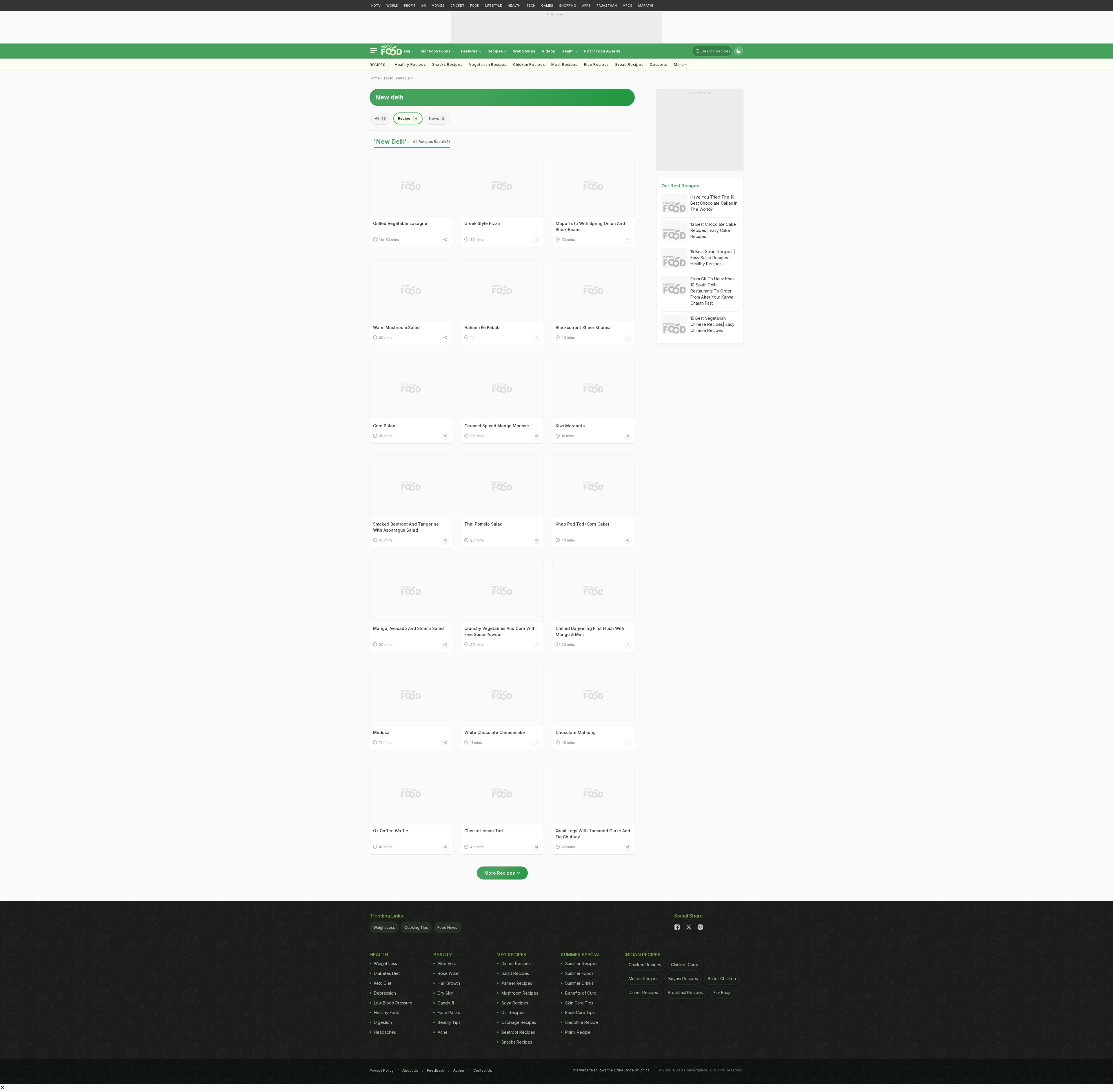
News (436, 118)
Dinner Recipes (516, 963)
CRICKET (457, 5)
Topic (388, 78)
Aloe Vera (447, 963)
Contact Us (482, 1070)
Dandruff (446, 1002)
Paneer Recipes (516, 983)
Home (375, 78)
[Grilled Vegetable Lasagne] (411, 186)
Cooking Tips (416, 927)
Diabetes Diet (387, 973)
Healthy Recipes (410, 64)
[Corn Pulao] (411, 388)
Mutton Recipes (644, 978)
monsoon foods (436, 51)
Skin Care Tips (579, 1002)
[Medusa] (411, 695)
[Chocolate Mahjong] (593, 695)
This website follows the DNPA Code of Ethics (610, 1070)
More (679, 64)
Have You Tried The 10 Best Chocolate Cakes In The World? (713, 203)
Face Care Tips (580, 1012)
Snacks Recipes (447, 64)
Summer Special (581, 954)
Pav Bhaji (721, 992)
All (380, 118)
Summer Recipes (581, 963)
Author (459, 1070)
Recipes (496, 51)
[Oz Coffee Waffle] (411, 793)
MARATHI (645, 5)
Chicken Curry (684, 964)
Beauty (442, 954)
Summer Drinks (579, 983)
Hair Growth (449, 983)
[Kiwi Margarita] (593, 388)
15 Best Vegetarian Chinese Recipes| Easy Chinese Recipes (712, 324)
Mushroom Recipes (519, 993)
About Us (410, 1070)
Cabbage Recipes (518, 1022)
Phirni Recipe (577, 1032)
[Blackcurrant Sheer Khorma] (593, 290)
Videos (548, 51)
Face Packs (449, 1012)
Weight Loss (384, 927)
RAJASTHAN (606, 5)
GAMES (547, 5)
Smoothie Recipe (581, 1022)
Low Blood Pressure (393, 1002)
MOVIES (438, 5)
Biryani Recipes (683, 978)
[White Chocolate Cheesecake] (502, 695)
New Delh (404, 78)
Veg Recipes (511, 954)
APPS (586, 5)
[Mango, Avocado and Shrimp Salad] (411, 591)
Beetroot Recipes (518, 1032)
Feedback (435, 1070)
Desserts (659, 64)
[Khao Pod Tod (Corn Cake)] (593, 486)
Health (567, 51)
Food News (447, 927)
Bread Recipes (629, 64)
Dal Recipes (512, 1012)
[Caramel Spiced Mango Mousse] (502, 388)
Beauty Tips (449, 1022)
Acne (443, 1032)
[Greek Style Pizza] (502, 186)
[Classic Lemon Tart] (502, 793)
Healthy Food (386, 1012)
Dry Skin (446, 993)
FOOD (474, 5)
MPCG (627, 5)
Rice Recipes (596, 64)
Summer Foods (579, 973)
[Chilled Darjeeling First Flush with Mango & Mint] (593, 591)
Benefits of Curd (580, 993)
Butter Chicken (722, 978)
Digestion (383, 1022)
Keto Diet (382, 983)
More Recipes (499, 873)
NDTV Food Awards (602, 51)
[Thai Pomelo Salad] (502, 486)
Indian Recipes (643, 954)
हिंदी (423, 5)
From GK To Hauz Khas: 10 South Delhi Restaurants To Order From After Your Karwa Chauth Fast (712, 291)
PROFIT (410, 5)
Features (469, 51)
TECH (530, 5)
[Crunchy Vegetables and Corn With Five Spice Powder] (502, 591)
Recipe (407, 118)
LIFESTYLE (493, 5)
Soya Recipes (514, 1002)
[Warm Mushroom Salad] (411, 290)
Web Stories (524, 51)
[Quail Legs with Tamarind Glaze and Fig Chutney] (593, 793)
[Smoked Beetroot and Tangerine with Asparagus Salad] (411, 486)
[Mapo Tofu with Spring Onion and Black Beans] (593, 186)
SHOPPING (567, 5)
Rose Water (449, 973)
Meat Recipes (564, 64)
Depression (385, 993)
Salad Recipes (515, 973)
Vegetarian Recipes (488, 64)
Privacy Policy (382, 1070)
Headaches (385, 1032)
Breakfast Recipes (685, 992)
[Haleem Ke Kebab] (502, 290)
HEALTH (514, 5)
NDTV (376, 5)
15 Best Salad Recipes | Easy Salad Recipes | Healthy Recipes (712, 257)
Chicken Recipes (529, 64)
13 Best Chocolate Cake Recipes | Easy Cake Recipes (713, 230)
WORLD (392, 5)
